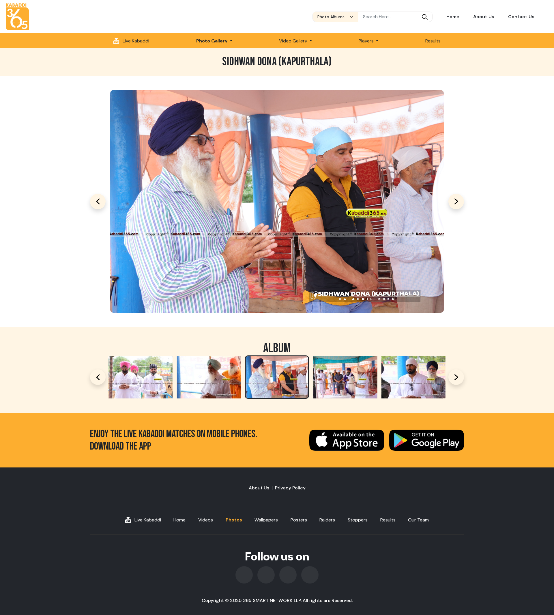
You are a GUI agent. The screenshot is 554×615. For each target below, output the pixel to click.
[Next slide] (456, 377)
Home (452, 17)
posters (299, 520)
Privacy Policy (290, 488)
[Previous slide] (98, 377)
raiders (327, 520)
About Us (483, 17)
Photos (234, 520)
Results (433, 41)
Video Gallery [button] (293, 41)
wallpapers (266, 520)
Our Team (418, 520)
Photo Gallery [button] (212, 41)
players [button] (367, 41)
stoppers (358, 520)
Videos (205, 520)
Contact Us (521, 17)
